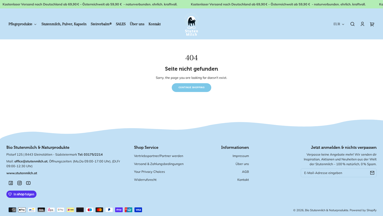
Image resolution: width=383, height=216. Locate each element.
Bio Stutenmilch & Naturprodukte (326, 210)
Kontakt (243, 180)
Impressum (241, 156)
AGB (245, 172)
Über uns (242, 164)
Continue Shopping (192, 87)
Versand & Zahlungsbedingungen (159, 164)
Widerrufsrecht (145, 180)
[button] (352, 24)
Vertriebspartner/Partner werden (158, 156)
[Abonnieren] (372, 172)
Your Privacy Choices (149, 172)
